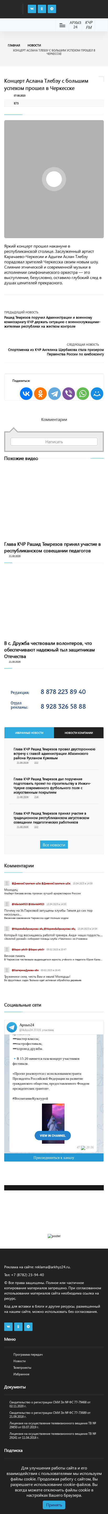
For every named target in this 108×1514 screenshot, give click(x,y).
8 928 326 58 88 (63, 706)
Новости (34, 45)
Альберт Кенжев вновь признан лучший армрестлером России (42, 893)
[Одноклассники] (40, 393)
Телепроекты (22, 1367)
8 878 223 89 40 (63, 692)
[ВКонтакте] (26, 393)
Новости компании (79, 732)
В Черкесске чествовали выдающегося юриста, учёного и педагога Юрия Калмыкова (54, 959)
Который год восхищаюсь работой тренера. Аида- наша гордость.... (53, 935)
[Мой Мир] (97, 393)
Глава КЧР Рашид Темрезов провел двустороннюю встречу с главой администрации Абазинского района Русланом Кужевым (54, 753)
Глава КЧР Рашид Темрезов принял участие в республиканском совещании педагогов (52, 547)
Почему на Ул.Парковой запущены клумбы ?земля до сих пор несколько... (48, 912)
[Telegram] (54, 393)
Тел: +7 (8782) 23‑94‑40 (24, 1274)
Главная (14, 45)
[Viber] (68, 393)
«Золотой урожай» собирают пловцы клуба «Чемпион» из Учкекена (45, 938)
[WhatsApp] (82, 393)
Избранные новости (29, 732)
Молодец (11, 890)
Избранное (21, 1374)
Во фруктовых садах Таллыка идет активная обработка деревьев (42, 980)
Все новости (54, 844)
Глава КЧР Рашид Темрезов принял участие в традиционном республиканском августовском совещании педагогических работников (51, 817)
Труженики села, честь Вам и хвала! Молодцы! (37, 976)
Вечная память (14, 956)
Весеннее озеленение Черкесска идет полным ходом (36, 917)
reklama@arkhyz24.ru (52, 1266)
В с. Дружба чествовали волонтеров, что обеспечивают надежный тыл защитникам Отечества (49, 649)
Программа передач (28, 1354)
